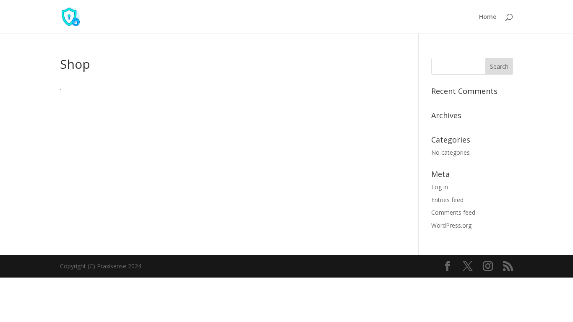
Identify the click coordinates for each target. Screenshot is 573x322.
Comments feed (453, 212)
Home (487, 17)
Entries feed (447, 200)
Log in (439, 187)
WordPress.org (451, 225)
